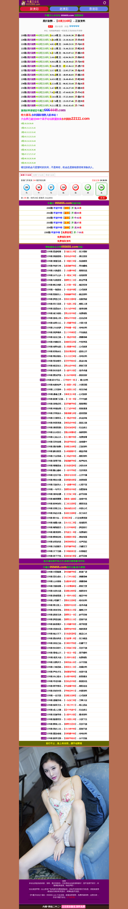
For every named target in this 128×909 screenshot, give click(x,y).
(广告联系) (71, 897)
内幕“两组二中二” (64, 906)
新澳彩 (34, 9)
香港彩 (93, 9)
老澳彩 (64, 9)
